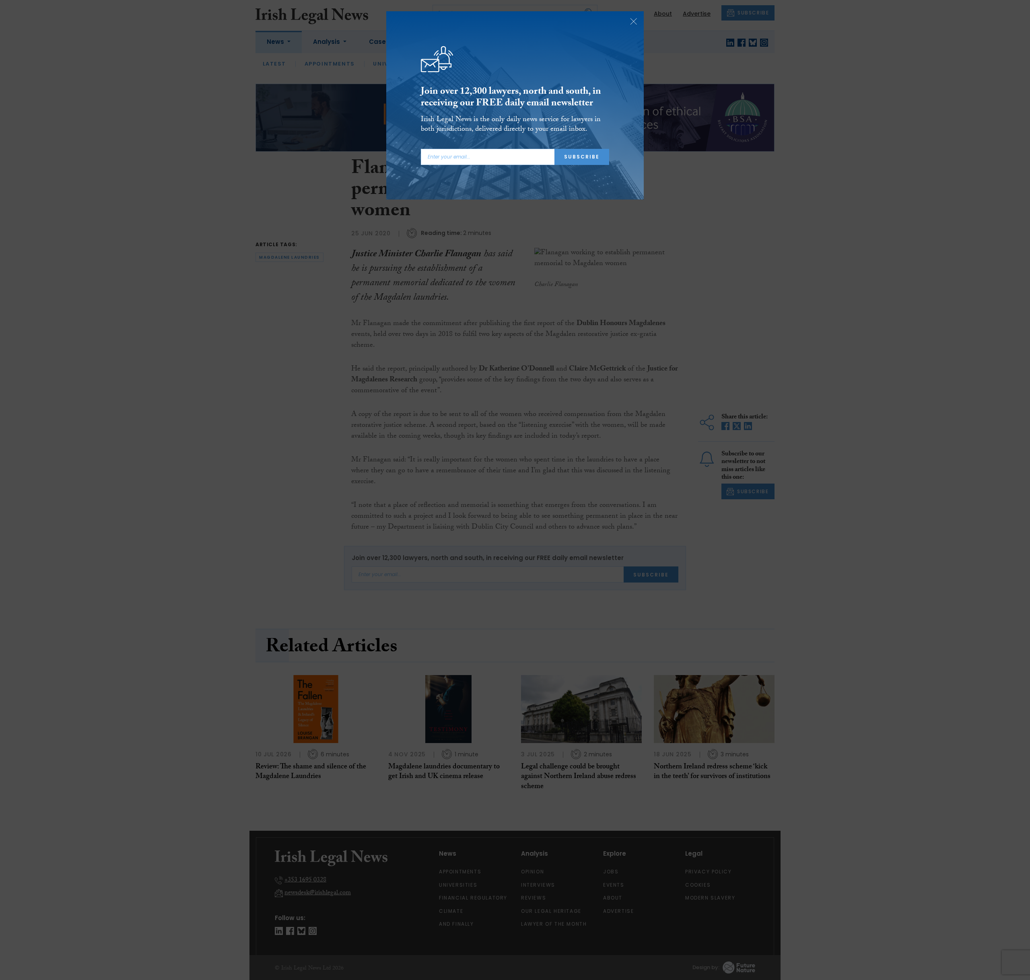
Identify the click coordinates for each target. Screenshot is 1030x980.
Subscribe (581, 156)
